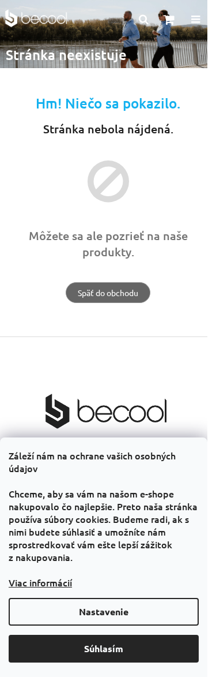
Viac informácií (40, 582)
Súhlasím (103, 648)
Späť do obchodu (108, 292)
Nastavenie (103, 611)
